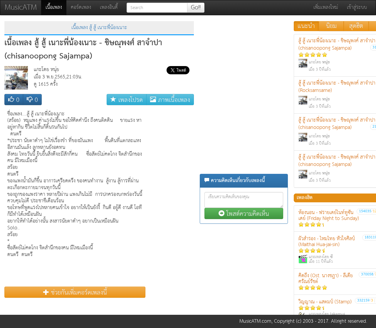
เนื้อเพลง (56, 7)
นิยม (331, 26)
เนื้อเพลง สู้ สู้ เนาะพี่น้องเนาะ (99, 27)
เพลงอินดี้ (109, 7)
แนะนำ (306, 26)
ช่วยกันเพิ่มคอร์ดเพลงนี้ (78, 292)
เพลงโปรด (129, 99)
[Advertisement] (170, 196)
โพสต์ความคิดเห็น (246, 213)
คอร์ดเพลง (81, 7)
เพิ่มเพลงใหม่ (325, 7)
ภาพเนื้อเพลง (173, 99)
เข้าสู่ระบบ (357, 7)
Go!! (196, 8)
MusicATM (21, 7)
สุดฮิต (356, 26)
